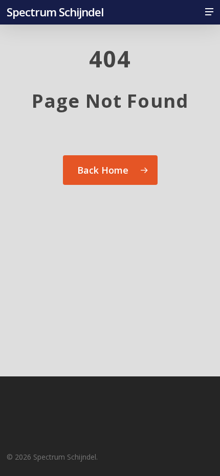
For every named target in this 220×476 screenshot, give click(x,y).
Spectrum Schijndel (55, 11)
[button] (209, 12)
